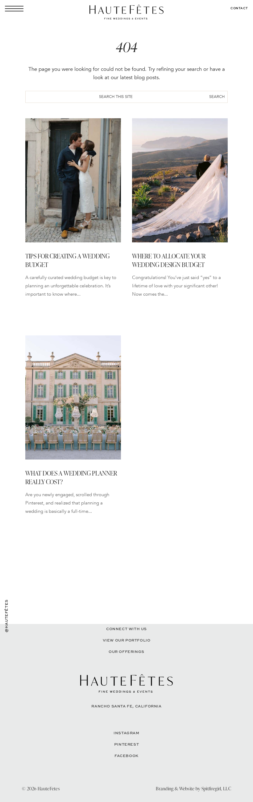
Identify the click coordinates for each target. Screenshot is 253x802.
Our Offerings (126, 651)
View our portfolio (127, 640)
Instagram (126, 732)
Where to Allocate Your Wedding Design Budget (168, 260)
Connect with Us (126, 628)
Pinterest (126, 744)
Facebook (126, 755)
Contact (239, 8)
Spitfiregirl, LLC (216, 788)
